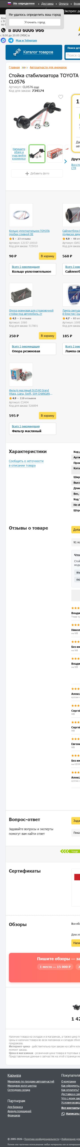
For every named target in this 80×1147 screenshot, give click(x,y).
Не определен (23, 3)
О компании (68, 1081)
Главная (14, 67)
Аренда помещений (19, 1111)
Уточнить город (34, 22)
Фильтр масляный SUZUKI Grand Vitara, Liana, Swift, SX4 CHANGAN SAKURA (29, 392)
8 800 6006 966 (26, 30)
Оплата (63, 3)
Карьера (14, 1075)
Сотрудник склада (19, 1089)
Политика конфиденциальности (41, 1138)
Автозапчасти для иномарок (48, 67)
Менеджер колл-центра (22, 1085)
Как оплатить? (70, 1089)
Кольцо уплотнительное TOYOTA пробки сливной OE (29, 232)
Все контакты (70, 1107)
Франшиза (14, 1115)
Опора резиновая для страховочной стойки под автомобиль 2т (31, 312)
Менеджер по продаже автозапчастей (31, 1081)
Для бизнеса (15, 1106)
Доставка (47, 3)
